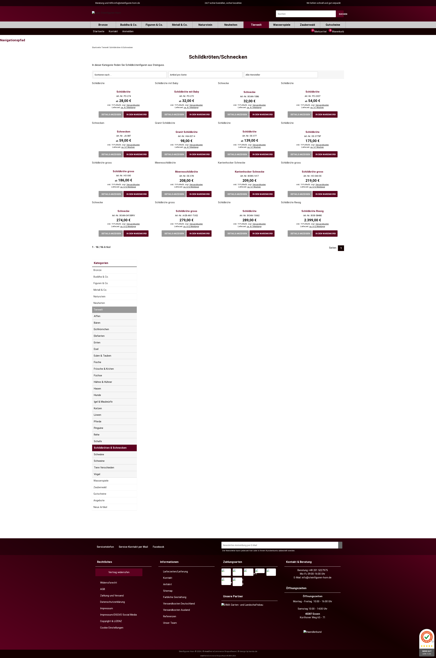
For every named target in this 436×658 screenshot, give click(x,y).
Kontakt (167, 577)
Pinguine (98, 428)
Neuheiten (230, 24)
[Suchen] (340, 14)
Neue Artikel (100, 507)
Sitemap (168, 590)
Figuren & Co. (154, 24)
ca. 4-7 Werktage (128, 107)
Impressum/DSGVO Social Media (118, 614)
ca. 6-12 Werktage (128, 187)
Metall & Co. (180, 24)
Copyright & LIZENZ (111, 621)
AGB (102, 589)
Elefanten (99, 335)
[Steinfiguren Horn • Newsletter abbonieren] (340, 545)
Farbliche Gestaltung (174, 597)
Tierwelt (256, 24)
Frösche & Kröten (104, 368)
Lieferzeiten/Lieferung (175, 571)
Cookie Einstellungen (111, 627)
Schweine (99, 460)
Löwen (97, 414)
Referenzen (169, 616)
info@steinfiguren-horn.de (127, 3)
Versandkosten (133, 105)
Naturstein (205, 24)
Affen (97, 316)
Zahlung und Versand (112, 595)
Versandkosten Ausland (176, 609)
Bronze (103, 24)
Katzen (98, 408)
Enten (97, 342)
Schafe (98, 441)
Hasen (97, 388)
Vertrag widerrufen (118, 572)
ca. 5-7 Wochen (317, 107)
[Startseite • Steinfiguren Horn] (106, 13)
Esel (96, 349)
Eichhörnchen (101, 329)
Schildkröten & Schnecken (110, 447)
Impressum (106, 608)
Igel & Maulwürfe (103, 401)
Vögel (97, 474)
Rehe (96, 434)
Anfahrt (167, 584)
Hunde (97, 395)
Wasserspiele (281, 24)
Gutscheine (333, 24)
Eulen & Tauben (102, 355)
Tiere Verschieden (104, 467)
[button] (127, 31)
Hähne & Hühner (103, 381)
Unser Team (170, 622)
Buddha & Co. (128, 24)
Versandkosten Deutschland (179, 603)
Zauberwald (307, 24)
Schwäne (99, 454)
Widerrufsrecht (108, 582)
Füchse (98, 375)
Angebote (99, 500)
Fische (97, 362)
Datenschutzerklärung (112, 601)
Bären (97, 322)
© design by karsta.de (247, 651)
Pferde (97, 421)
